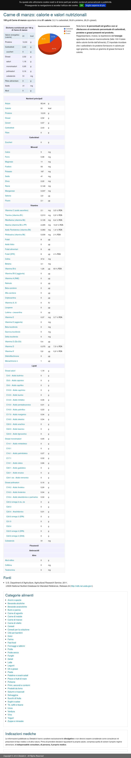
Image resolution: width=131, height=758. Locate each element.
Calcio (7, 152)
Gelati (10, 658)
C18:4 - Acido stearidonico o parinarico (22, 497)
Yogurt (11, 717)
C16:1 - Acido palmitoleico (17, 453)
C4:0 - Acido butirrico (14, 375)
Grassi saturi (10, 370)
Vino (10, 714)
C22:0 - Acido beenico (15, 429)
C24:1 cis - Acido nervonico (17, 477)
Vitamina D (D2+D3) (13, 341)
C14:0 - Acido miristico (15, 400)
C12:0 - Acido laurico (14, 395)
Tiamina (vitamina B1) (14, 215)
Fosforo (8, 166)
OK (81, 5)
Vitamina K (9, 351)
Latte (10, 662)
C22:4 (8, 526)
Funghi (11, 655)
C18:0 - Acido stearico (15, 419)
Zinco (7, 181)
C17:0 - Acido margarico (16, 414)
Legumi (11, 665)
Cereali (11, 626)
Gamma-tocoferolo (12, 331)
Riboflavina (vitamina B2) (15, 220)
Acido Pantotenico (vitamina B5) (18, 229)
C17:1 (8, 458)
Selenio (8, 195)
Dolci (10, 636)
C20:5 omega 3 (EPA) (15, 516)
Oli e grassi (13, 668)
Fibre (7, 132)
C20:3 (8, 506)
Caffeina (8, 565)
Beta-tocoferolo (11, 327)
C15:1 (8, 448)
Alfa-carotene (10, 293)
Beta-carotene (11, 288)
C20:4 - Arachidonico (14, 511)
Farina (10, 639)
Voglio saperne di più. (95, 5)
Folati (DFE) (10, 254)
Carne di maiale (15, 616)
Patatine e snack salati (18, 675)
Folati (7, 239)
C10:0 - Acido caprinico (15, 390)
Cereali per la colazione (18, 629)
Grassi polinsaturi (12, 482)
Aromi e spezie (14, 600)
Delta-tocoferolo (11, 336)
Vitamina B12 (10, 268)
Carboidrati (9, 127)
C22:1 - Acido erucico (15, 472)
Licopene (9, 307)
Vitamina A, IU (11, 302)
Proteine (8, 113)
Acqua (7, 103)
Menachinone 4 (11, 361)
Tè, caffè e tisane (15, 704)
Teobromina (10, 570)
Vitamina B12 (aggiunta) (15, 273)
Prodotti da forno (15, 688)
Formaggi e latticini (16, 645)
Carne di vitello (14, 623)
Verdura (11, 711)
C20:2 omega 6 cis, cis (15, 502)
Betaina (8, 263)
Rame (7, 186)
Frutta (10, 649)
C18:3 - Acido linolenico (15, 492)
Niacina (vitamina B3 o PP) (16, 225)
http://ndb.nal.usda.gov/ (81, 585)
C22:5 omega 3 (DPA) (15, 531)
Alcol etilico (9, 560)
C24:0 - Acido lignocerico (16, 434)
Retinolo (8, 283)
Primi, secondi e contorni (19, 685)
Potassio (8, 171)
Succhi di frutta (14, 698)
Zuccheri (8, 142)
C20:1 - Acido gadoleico (16, 468)
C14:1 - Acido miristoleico (16, 443)
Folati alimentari (11, 249)
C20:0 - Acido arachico (15, 424)
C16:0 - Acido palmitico (15, 409)
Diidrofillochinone (12, 356)
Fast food (12, 642)
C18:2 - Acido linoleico (15, 487)
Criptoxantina (10, 297)
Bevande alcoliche (16, 603)
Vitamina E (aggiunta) (14, 322)
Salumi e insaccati (16, 691)
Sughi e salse (14, 701)
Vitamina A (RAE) (12, 278)
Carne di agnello (15, 613)
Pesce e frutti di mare (17, 678)
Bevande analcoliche (17, 606)
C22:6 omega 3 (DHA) (15, 536)
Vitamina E (9, 317)
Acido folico (9, 244)
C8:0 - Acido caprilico (15, 385)
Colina (7, 259)
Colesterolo (9, 540)
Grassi (7, 118)
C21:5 (8, 521)
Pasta (10, 672)
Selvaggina (13, 695)
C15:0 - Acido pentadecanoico (18, 404)
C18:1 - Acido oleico (14, 463)
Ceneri (7, 122)
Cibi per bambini (15, 632)
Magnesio (9, 161)
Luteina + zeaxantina (13, 312)
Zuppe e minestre (16, 721)
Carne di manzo (15, 619)
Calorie (8, 108)
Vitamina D (9, 346)
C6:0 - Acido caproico (15, 380)
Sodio (7, 176)
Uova (10, 708)
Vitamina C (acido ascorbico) (16, 210)
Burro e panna (14, 609)
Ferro (7, 157)
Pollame (11, 681)
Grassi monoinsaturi (13, 438)
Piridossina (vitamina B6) (15, 234)
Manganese (10, 191)
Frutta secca (13, 652)
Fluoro (7, 200)
